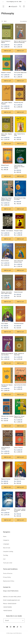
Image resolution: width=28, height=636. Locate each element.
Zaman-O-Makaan (18, 447)
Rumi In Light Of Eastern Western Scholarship (20, 41)
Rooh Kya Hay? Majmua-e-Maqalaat (7, 385)
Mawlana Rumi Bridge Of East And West (7, 354)
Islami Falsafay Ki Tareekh (5, 448)
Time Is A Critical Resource (5, 509)
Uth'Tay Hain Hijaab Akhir (20, 72)
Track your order (7, 563)
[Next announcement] (25, 1)
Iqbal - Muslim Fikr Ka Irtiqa (19, 134)
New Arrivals (6, 547)
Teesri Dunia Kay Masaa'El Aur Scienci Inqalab (19, 166)
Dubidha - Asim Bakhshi (7, 230)
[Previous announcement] (3, 1)
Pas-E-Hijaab (4, 323)
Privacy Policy (7, 577)
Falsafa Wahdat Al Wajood (5, 41)
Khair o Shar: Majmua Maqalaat (6, 134)
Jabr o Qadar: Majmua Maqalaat (6, 103)
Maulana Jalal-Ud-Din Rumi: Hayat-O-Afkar (6, 292)
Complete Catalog (8, 551)
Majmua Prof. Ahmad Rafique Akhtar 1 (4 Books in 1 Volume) (6, 199)
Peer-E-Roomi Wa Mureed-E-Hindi (18, 261)
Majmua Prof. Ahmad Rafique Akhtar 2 (19, 417)
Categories (6, 540)
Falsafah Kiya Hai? (18, 102)
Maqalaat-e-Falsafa (6, 72)
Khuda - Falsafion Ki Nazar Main (19, 354)
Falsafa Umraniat (18, 292)
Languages (6, 544)
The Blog (5, 555)
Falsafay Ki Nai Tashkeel (7, 416)
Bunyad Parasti (5, 165)
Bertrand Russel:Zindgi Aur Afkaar (20, 198)
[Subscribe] (22, 620)
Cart (4, 559)
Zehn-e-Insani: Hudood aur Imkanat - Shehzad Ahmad (19, 510)
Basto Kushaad (5, 260)
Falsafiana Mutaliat (19, 323)
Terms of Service (7, 573)
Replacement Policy (8, 581)
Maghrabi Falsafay (5, 479)
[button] (3, 6)
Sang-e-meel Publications (16, 633)
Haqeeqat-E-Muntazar (19, 479)
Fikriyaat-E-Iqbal (18, 230)
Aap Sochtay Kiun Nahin (20, 384)
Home (4, 536)
